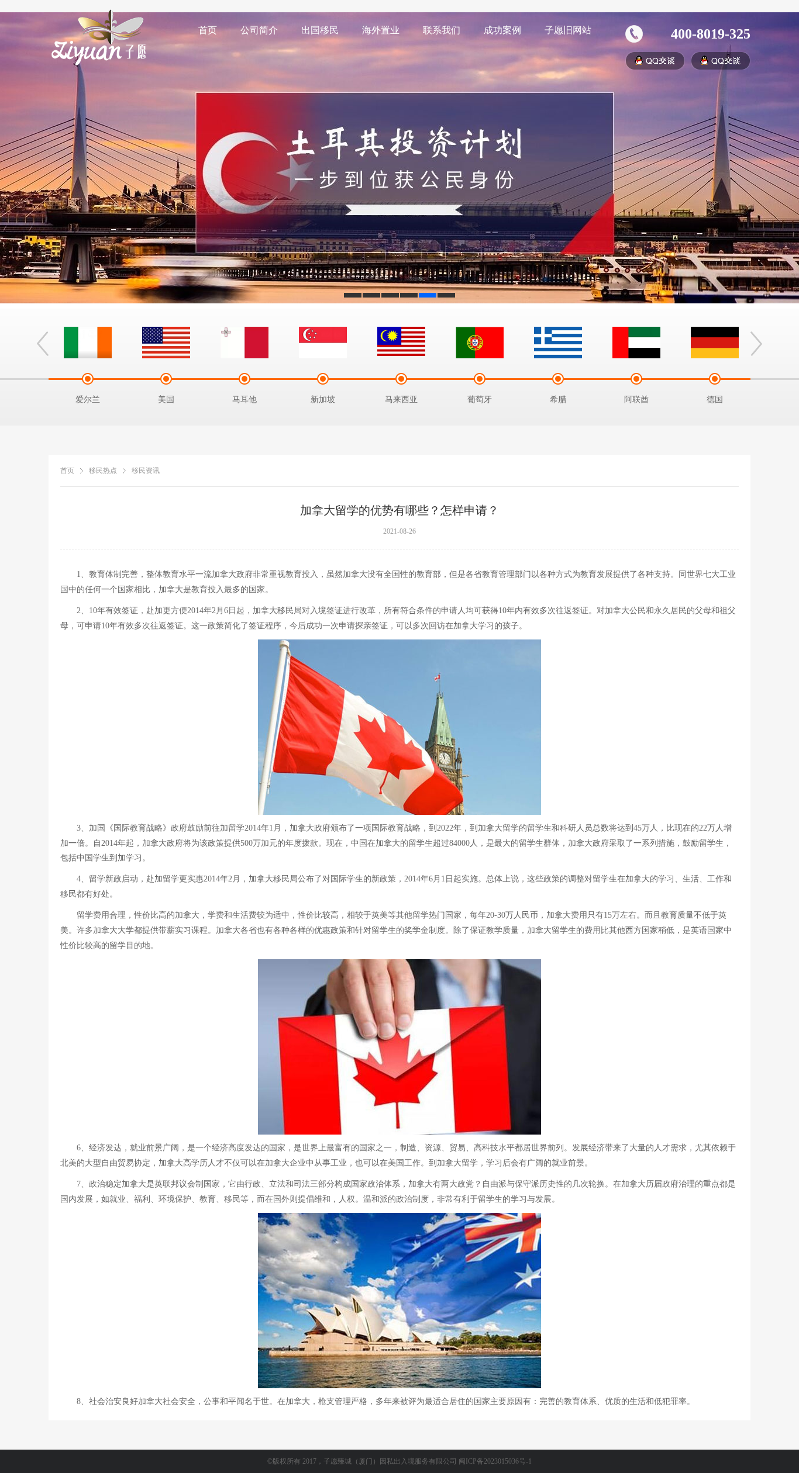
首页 (207, 30)
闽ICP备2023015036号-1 (495, 1461)
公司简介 (259, 30)
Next (756, 343)
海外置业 (380, 30)
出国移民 (320, 30)
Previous (43, 343)
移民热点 (103, 470)
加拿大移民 (273, 610)
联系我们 (441, 30)
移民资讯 (146, 470)
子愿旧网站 (568, 30)
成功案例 (502, 30)
